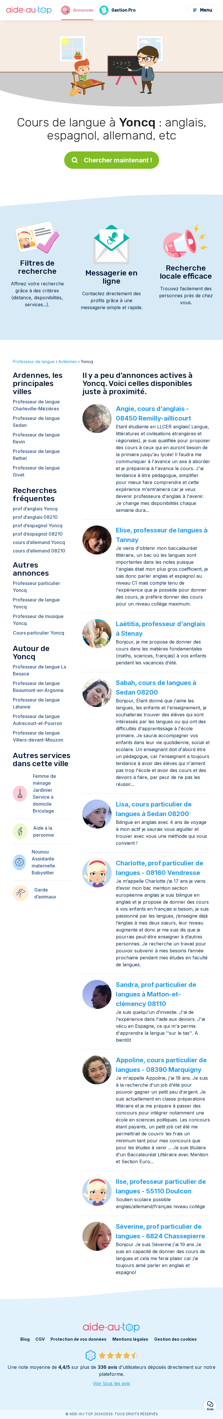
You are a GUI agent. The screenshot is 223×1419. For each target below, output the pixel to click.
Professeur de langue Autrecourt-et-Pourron (37, 719)
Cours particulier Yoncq (38, 633)
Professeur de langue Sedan (36, 421)
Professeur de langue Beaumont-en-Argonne (38, 686)
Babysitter (43, 873)
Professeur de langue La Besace (39, 670)
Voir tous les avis (111, 1383)
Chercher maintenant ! (118, 160)
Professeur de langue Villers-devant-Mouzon (38, 736)
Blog (25, 1339)
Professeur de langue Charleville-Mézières (36, 405)
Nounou (40, 852)
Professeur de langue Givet (36, 471)
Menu (206, 10)
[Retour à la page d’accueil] (29, 10)
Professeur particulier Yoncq (36, 586)
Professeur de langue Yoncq (36, 603)
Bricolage (43, 811)
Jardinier (42, 790)
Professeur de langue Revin (36, 438)
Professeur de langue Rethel (36, 454)
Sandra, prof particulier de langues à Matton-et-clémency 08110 (156, 994)
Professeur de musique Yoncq (38, 619)
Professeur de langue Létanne (36, 703)
